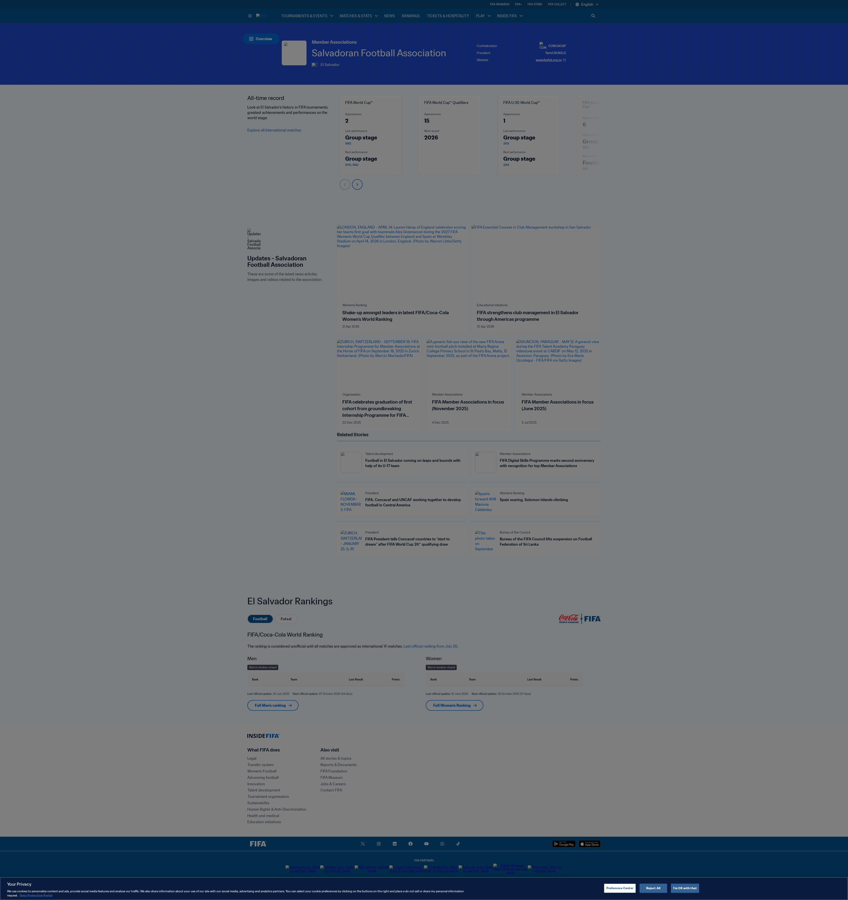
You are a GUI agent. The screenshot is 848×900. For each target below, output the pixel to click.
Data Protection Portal (36, 895)
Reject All (653, 888)
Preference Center (619, 888)
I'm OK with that (685, 888)
